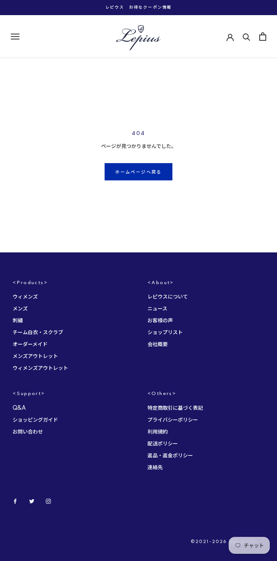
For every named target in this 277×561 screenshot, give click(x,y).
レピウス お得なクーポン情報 (138, 7)
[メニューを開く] (15, 36)
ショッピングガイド (35, 420)
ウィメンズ (25, 297)
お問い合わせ (28, 432)
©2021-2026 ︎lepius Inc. (225, 542)
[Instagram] (48, 501)
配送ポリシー (163, 444)
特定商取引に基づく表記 (175, 408)
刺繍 (18, 321)
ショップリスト (165, 333)
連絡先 (155, 468)
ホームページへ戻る (138, 172)
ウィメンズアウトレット (40, 368)
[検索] (246, 36)
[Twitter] (31, 501)
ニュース (157, 309)
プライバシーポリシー (173, 420)
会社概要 (158, 344)
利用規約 (158, 432)
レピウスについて (168, 297)
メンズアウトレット (35, 356)
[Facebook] (15, 501)
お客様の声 (160, 321)
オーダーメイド (30, 344)
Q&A (19, 408)
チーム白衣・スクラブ (38, 333)
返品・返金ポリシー (170, 456)
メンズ (20, 309)
